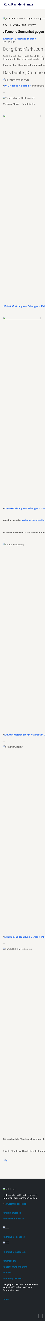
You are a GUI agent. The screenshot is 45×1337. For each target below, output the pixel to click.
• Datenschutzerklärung (15, 1266)
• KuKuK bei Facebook (14, 1237)
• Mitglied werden (12, 1212)
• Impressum (9, 1260)
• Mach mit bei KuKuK (13, 1218)
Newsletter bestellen (15, 1203)
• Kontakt (8, 1272)
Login (6, 1299)
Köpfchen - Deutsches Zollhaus (19, 38)
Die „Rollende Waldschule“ (18, 85)
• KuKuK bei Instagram (14, 1252)
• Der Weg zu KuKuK (13, 1278)
